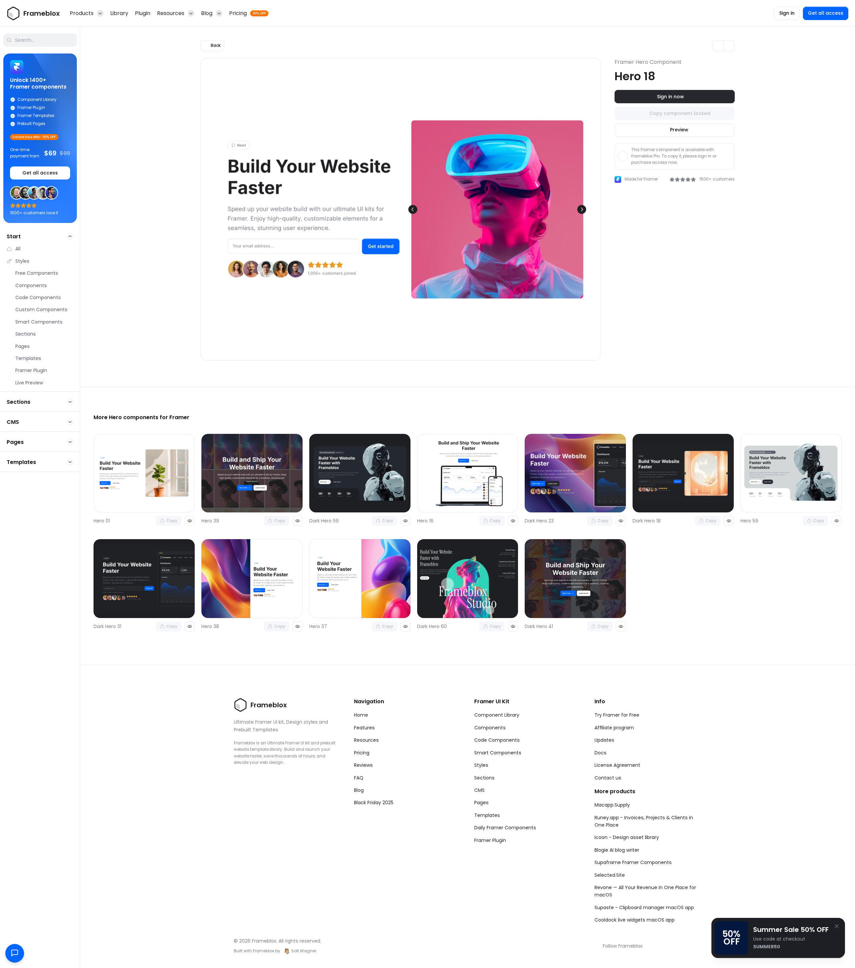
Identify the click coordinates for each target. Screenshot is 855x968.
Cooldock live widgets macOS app (634, 920)
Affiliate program (614, 727)
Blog (359, 790)
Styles (481, 765)
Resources (366, 740)
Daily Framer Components (505, 827)
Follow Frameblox (623, 946)
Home (361, 715)
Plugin (142, 13)
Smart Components (497, 752)
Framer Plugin (490, 840)
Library (119, 13)
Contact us (607, 777)
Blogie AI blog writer (616, 850)
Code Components (497, 740)
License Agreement (617, 765)
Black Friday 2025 (373, 802)
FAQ (358, 777)
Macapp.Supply (612, 805)
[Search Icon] (40, 40)
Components (490, 727)
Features (364, 727)
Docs (600, 752)
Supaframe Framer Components (633, 862)
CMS (479, 790)
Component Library (496, 715)
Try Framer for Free (616, 715)
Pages (481, 802)
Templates (487, 815)
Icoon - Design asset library (626, 837)
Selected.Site (609, 875)
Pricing (361, 752)
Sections (484, 777)
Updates (604, 740)
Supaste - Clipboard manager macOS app (644, 907)
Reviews (363, 765)
